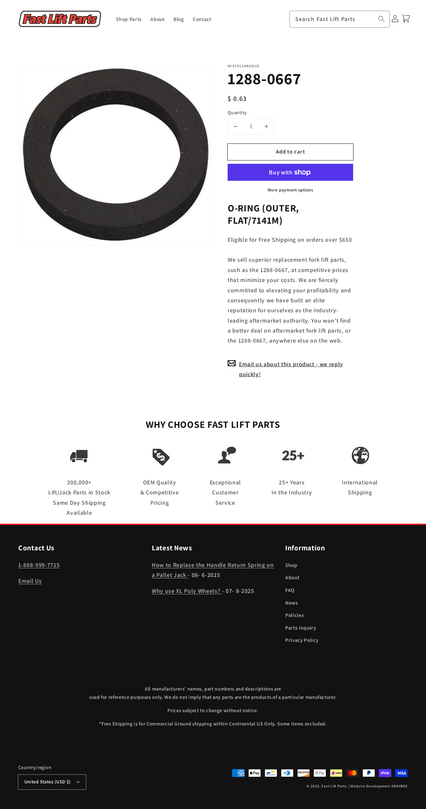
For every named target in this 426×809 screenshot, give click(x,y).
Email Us (30, 581)
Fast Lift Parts (334, 786)
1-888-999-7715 (39, 565)
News (291, 602)
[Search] (381, 19)
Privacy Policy (301, 640)
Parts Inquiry (300, 627)
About (292, 577)
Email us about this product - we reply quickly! (291, 369)
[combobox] (340, 19)
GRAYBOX (399, 786)
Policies (294, 615)
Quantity (237, 112)
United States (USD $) (47, 781)
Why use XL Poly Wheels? (187, 591)
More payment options (291, 190)
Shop (291, 565)
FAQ (290, 590)
